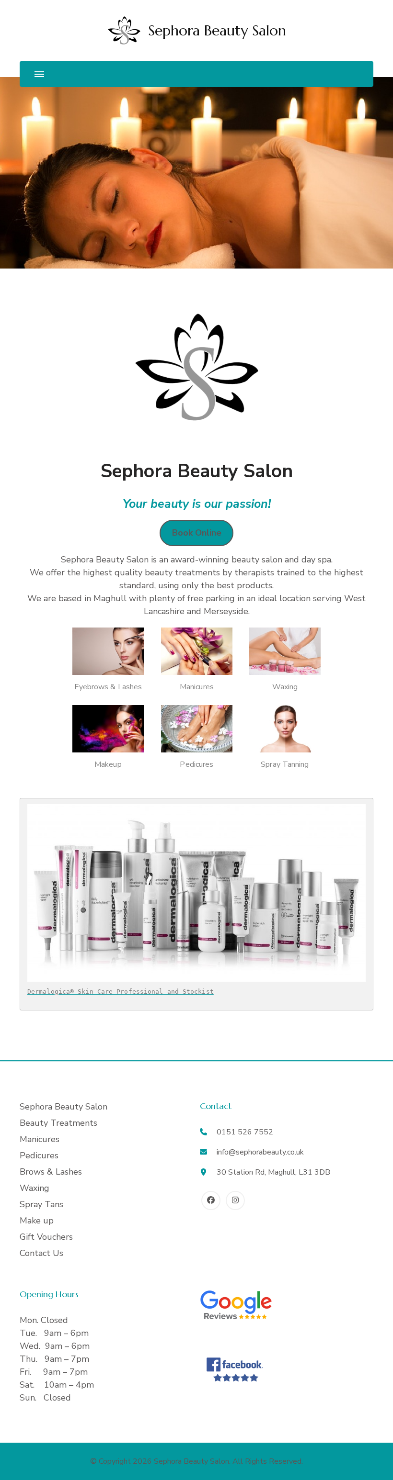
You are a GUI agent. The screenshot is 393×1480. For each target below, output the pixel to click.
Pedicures (39, 1155)
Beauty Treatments (58, 1123)
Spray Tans (41, 1204)
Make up (37, 1220)
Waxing (34, 1188)
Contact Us (41, 1253)
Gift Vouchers (46, 1237)
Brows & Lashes (51, 1171)
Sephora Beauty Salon (217, 30)
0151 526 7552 (245, 1132)
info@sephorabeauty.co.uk (260, 1152)
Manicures (39, 1139)
